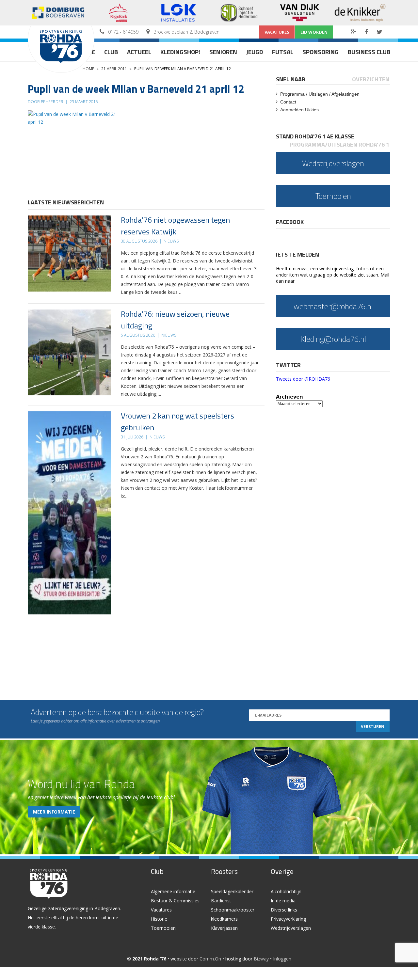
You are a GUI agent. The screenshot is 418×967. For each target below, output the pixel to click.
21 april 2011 (114, 68)
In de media (283, 900)
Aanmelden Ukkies (299, 109)
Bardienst (221, 900)
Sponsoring (320, 51)
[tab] (291, 79)
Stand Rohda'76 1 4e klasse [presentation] (315, 136)
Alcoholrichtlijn (286, 891)
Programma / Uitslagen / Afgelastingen (320, 94)
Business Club (369, 51)
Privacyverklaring (288, 919)
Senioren (223, 51)
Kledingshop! (180, 51)
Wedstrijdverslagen (291, 928)
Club (111, 51)
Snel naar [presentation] (290, 79)
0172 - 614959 (123, 32)
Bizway (261, 959)
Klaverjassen (224, 928)
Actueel (139, 51)
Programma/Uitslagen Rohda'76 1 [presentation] (339, 144)
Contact (288, 101)
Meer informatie (54, 812)
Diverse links (284, 910)
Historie (159, 919)
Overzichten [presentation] (370, 79)
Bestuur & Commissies (175, 900)
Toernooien (163, 928)
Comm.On (210, 959)
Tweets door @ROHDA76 (303, 379)
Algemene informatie (173, 891)
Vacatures (277, 32)
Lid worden (314, 32)
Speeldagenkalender (232, 891)
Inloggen (282, 959)
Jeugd (254, 51)
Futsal (282, 51)
